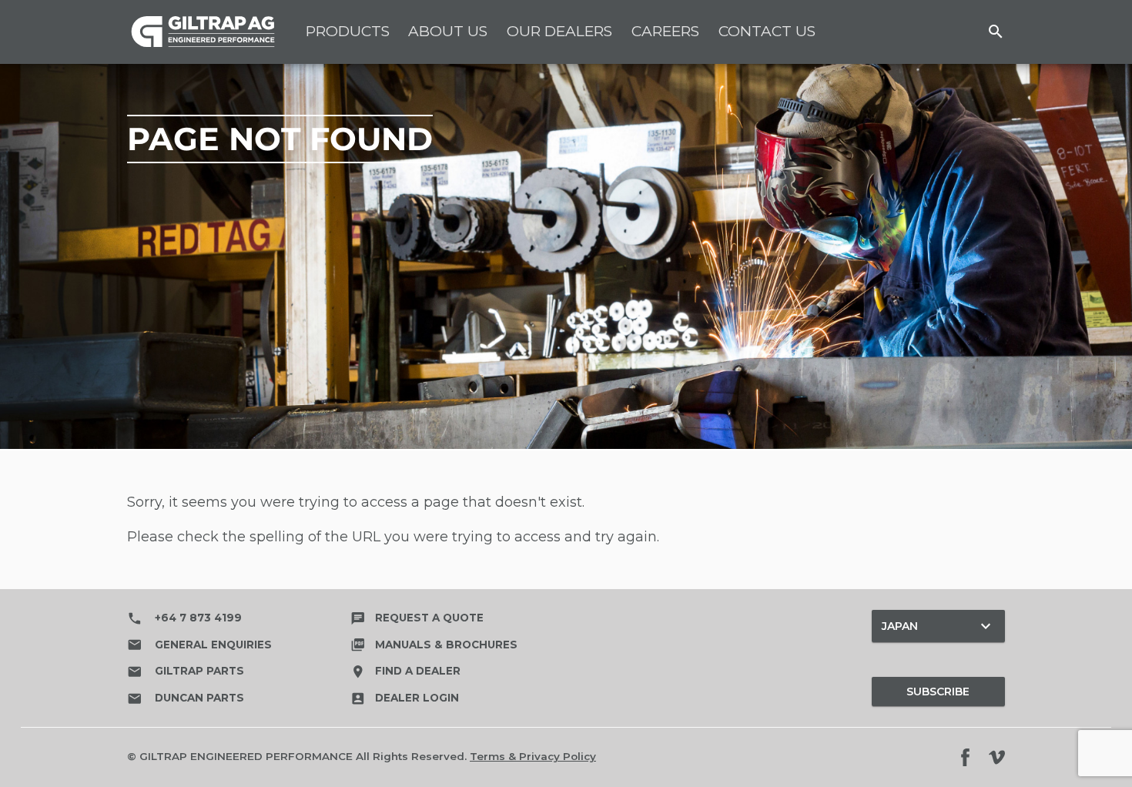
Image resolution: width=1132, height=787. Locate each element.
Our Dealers (559, 31)
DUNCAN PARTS (185, 698)
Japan (938, 626)
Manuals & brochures (433, 644)
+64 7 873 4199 (184, 618)
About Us (447, 31)
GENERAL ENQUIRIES (199, 644)
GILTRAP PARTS (185, 671)
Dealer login (404, 698)
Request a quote (417, 617)
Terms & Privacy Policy (533, 756)
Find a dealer (405, 671)
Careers (665, 31)
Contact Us (767, 31)
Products (348, 31)
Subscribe (938, 691)
